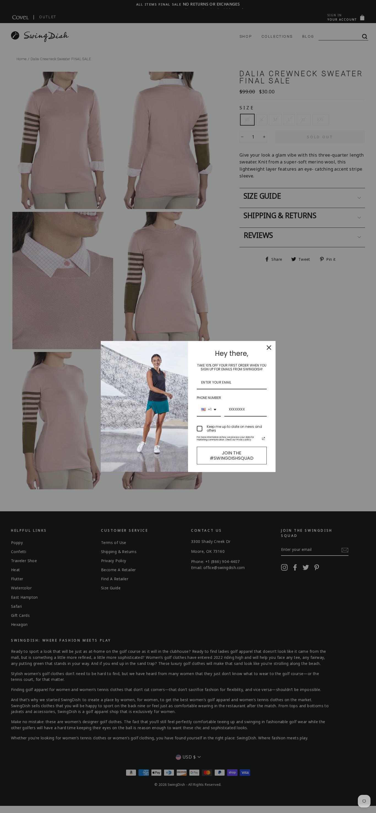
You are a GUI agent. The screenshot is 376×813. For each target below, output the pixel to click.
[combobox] (209, 409)
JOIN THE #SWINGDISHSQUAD (232, 455)
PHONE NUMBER (209, 397)
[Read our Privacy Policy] (263, 438)
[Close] (269, 347)
